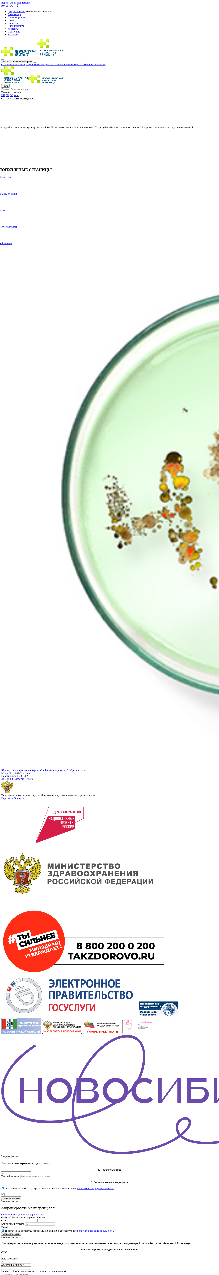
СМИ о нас (88, 64)
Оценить (19, 798)
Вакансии (100, 64)
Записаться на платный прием (17, 61)
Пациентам (47, 64)
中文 (16, 5)
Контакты (76, 64)
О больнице (8, 64)
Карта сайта (37, 770)
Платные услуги (24, 64)
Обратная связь (77, 770)
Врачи (37, 64)
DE (11, 5)
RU (3, 5)
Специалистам (62, 64)
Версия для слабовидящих (15, 2)
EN (7, 5)
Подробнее (7, 798)
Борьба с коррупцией (56, 770)
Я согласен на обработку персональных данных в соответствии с (59, 1188)
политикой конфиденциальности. (95, 1188)
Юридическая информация (16, 770)
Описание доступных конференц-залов (22, 1214)
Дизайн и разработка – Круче (17, 778)
